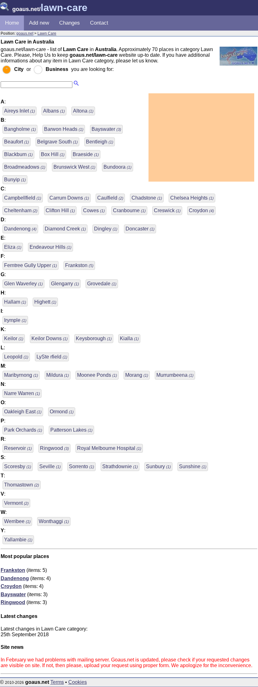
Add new (39, 23)
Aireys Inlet (19, 111)
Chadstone (147, 198)
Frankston (79, 265)
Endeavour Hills (50, 247)
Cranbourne (129, 210)
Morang (136, 375)
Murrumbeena (175, 375)
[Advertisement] (201, 137)
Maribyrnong (21, 375)
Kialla (129, 338)
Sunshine (192, 466)
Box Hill (52, 154)
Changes (69, 23)
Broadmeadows (24, 167)
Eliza (12, 247)
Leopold (16, 356)
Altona (83, 111)
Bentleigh (99, 141)
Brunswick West (74, 167)
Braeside (86, 154)
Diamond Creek (65, 228)
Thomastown (21, 484)
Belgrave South (57, 141)
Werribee (17, 521)
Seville (50, 466)
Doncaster (140, 228)
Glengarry (65, 283)
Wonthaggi (54, 521)
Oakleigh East (23, 411)
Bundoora (118, 167)
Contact (99, 23)
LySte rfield (51, 356)
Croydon (201, 210)
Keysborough (94, 338)
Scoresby (17, 466)
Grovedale (101, 283)
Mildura (57, 375)
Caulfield (110, 198)
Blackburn (18, 154)
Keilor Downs (49, 338)
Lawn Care (46, 33)
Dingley (105, 228)
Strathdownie (120, 466)
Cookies (77, 682)
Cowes (94, 210)
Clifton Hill (60, 210)
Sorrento (81, 466)
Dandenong (20, 228)
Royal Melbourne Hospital (109, 448)
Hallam (15, 302)
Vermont (16, 503)
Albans (54, 111)
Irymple (15, 320)
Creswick (167, 210)
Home (12, 23)
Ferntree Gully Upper (30, 265)
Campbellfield (22, 198)
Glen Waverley (23, 283)
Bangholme (20, 129)
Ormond (62, 411)
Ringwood (54, 448)
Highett (45, 302)
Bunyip (15, 179)
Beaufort (16, 141)
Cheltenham (20, 210)
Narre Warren (22, 393)
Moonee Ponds (97, 375)
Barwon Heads (63, 129)
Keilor (13, 338)
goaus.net (24, 33)
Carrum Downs (69, 198)
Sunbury (158, 466)
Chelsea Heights (192, 198)
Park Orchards (23, 430)
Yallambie (18, 539)
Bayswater (106, 129)
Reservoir (18, 448)
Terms (57, 682)
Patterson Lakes (71, 430)
